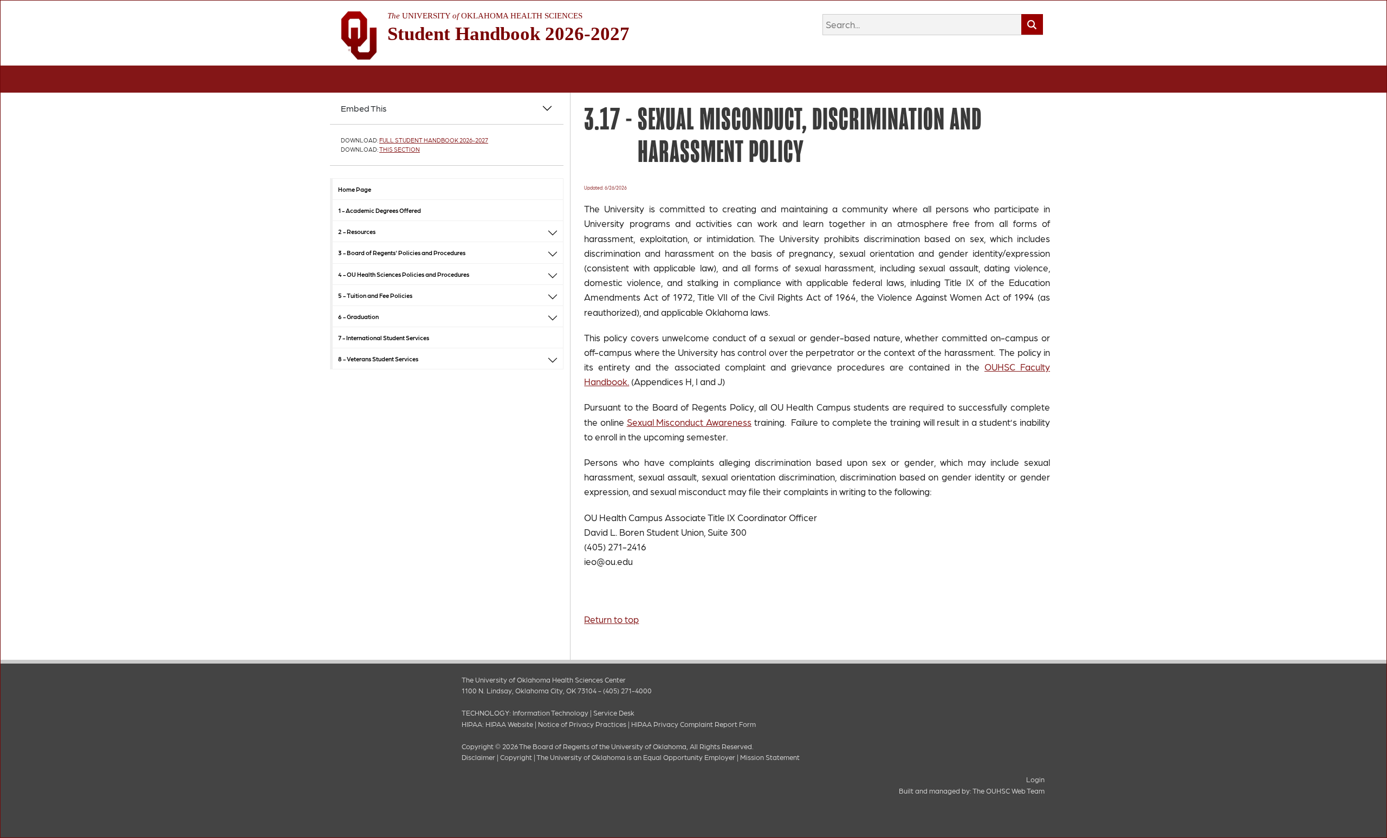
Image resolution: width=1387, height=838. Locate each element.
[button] (552, 231)
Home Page (354, 189)
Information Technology (550, 713)
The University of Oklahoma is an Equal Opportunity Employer (635, 757)
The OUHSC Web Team (1009, 791)
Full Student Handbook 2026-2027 (433, 140)
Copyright (516, 757)
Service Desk (613, 713)
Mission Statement (770, 757)
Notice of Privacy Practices (582, 724)
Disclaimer (478, 757)
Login (1035, 779)
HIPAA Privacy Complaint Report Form (693, 724)
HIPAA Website (509, 724)
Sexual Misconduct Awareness (689, 422)
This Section (399, 149)
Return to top (611, 619)
